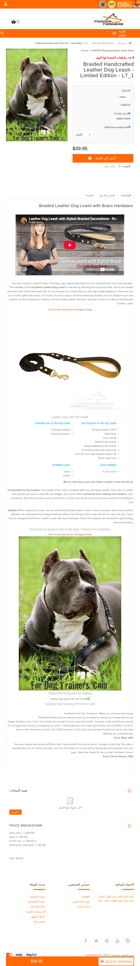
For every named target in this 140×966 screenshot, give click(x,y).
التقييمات (89, 195)
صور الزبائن (121, 43)
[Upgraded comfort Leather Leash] (70, 698)
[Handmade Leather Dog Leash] (70, 362)
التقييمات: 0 (125, 166)
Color (126, 90)
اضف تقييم (109, 166)
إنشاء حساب (83, 906)
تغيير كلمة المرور (81, 901)
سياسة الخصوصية (36, 901)
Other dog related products (103, 43)
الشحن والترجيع (107, 195)
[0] (13, 23)
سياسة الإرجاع (38, 906)
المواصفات (126, 195)
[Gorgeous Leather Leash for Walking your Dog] (70, 613)
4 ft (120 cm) (121, 113)
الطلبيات (85, 896)
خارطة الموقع (38, 916)
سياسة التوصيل (37, 896)
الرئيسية (130, 43)
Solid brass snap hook (116, 127)
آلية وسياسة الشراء (35, 911)
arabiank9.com (94, 955)
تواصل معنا (39, 921)
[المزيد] (15, 812)
